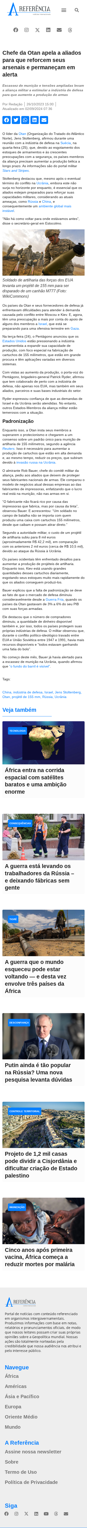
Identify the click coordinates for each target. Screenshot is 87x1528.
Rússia (33, 201)
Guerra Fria (55, 599)
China (46, 201)
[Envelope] (59, 30)
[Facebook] (16, 30)
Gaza (75, 328)
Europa (13, 1406)
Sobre (11, 1462)
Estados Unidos (14, 341)
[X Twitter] (37, 30)
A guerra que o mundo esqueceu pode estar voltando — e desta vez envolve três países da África (35, 976)
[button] (64, 10)
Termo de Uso (21, 1472)
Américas (16, 1386)
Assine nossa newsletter (33, 1451)
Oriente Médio (21, 1416)
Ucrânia (42, 183)
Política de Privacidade (31, 1482)
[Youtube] (46, 1513)
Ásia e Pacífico (22, 1396)
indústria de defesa (28, 692)
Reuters (8, 448)
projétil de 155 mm (26, 697)
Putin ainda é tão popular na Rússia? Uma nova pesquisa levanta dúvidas (38, 1072)
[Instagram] (26, 30)
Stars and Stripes (15, 170)
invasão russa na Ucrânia (35, 462)
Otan (22, 134)
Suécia (65, 143)
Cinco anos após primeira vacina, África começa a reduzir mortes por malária (40, 1257)
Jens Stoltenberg (68, 692)
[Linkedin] (48, 30)
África (12, 1376)
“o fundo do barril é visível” (29, 666)
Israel (42, 324)
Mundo (13, 1427)
